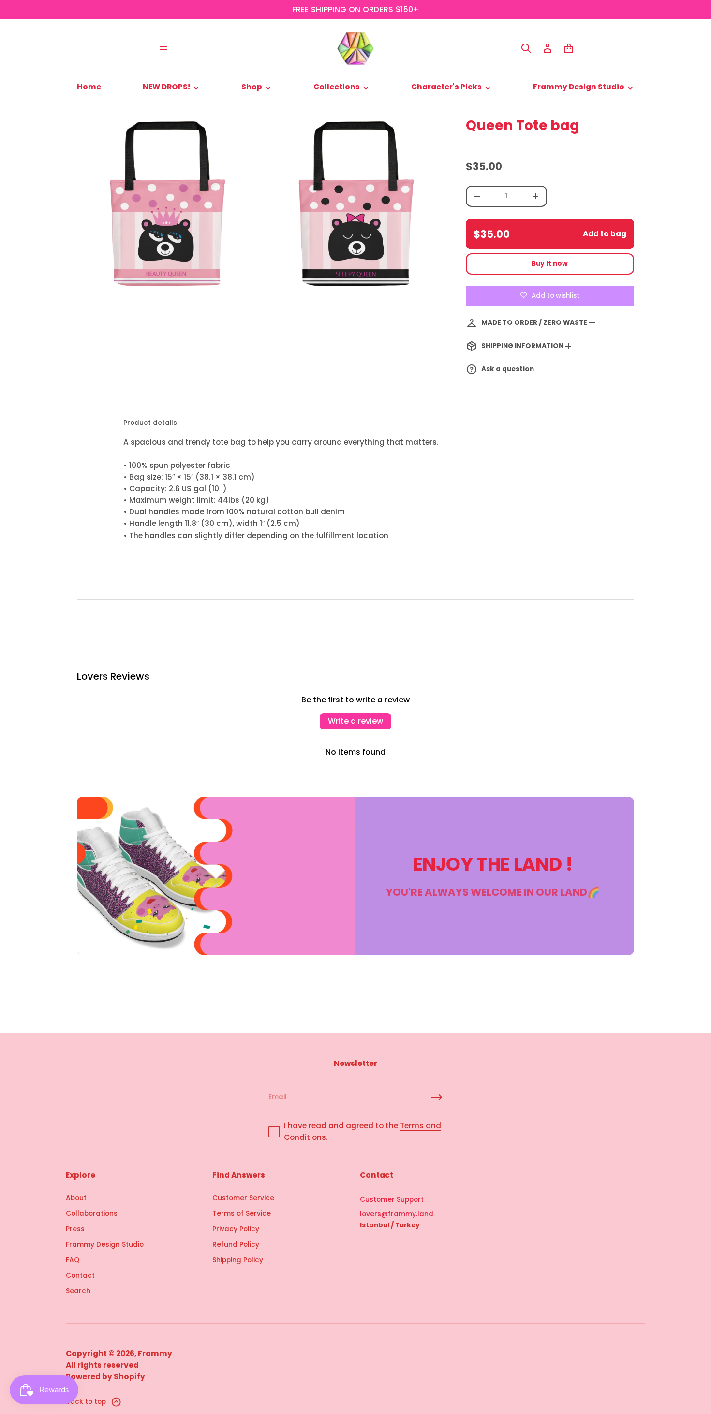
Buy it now (550, 263)
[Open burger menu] (163, 48)
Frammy (155, 1353)
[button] (526, 48)
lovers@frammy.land (396, 1214)
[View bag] (568, 48)
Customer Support (392, 1199)
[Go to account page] (547, 48)
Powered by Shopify (105, 1376)
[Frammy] (355, 48)
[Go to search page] (526, 48)
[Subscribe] (437, 1097)
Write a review (355, 721)
